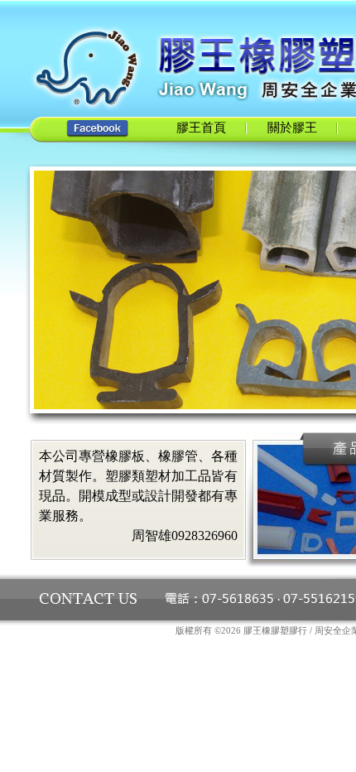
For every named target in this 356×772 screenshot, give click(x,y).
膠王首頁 (201, 127)
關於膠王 (292, 127)
